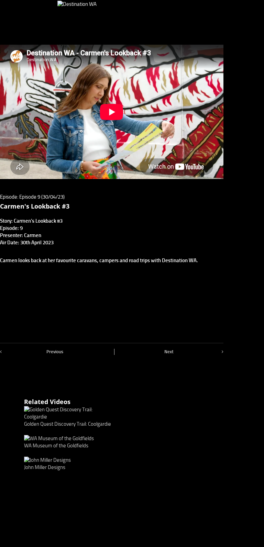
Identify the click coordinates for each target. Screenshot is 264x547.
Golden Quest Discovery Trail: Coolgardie (67, 424)
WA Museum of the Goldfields (56, 446)
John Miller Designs (44, 467)
